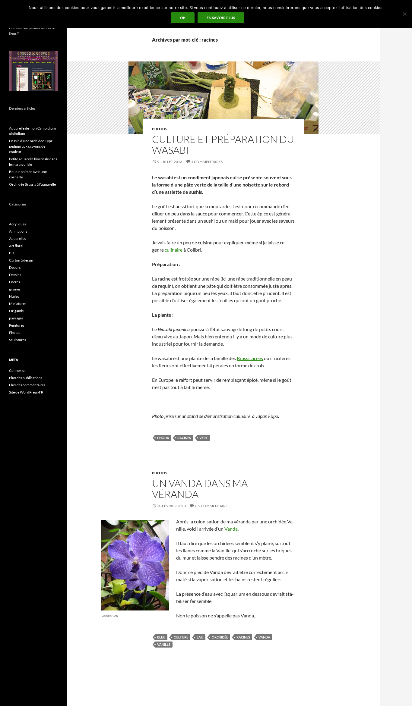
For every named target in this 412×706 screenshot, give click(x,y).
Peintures (16, 325)
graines (15, 289)
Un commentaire (211, 506)
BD (11, 253)
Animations (18, 231)
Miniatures (17, 303)
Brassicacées (250, 358)
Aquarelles (17, 238)
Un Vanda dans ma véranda (200, 488)
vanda (264, 637)
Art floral (16, 245)
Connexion (18, 370)
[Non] (404, 14)
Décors (15, 267)
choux (163, 438)
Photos (159, 129)
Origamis (16, 311)
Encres (14, 282)
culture (181, 637)
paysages (16, 318)
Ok (182, 17)
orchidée (220, 637)
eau (200, 637)
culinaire (173, 250)
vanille (163, 644)
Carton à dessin (21, 260)
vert (203, 438)
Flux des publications (25, 377)
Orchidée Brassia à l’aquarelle (32, 184)
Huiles (14, 296)
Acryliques (17, 224)
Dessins (15, 274)
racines (184, 438)
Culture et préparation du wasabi (223, 144)
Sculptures (17, 339)
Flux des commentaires (27, 385)
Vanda (231, 529)
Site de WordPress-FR (26, 392)
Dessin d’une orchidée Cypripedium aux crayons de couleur (32, 146)
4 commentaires (207, 161)
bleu (161, 637)
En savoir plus (221, 17)
